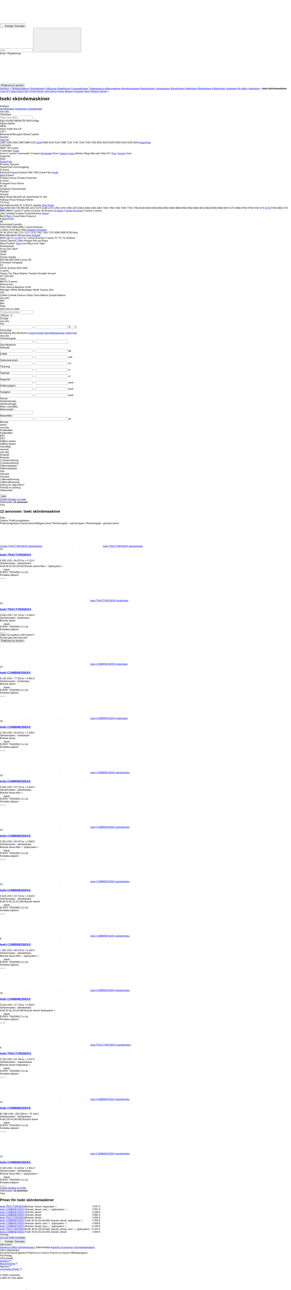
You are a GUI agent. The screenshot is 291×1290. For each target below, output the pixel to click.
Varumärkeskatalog (84, 1247)
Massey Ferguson (74, 91)
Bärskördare (177, 88)
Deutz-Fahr (22, 91)
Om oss (4, 1237)
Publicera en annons (12, 640)
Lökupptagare (162, 88)
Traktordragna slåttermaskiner (105, 88)
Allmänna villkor (8, 1247)
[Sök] (57, 40)
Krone (61, 91)
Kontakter (20, 1237)
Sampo (103, 91)
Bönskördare (204, 88)
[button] (145, 69)
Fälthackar (51, 88)
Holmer (40, 91)
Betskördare (63, 88)
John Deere (50, 91)
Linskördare (253, 88)
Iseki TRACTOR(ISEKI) (15, 554)
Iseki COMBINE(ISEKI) (15, 672)
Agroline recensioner (62, 1247)
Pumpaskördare (79, 88)
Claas (12, 91)
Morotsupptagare (130, 88)
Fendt (32, 91)
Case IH (4, 91)
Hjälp (12, 1237)
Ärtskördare (191, 88)
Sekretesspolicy (26, 1247)
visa (3, 496)
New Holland (92, 91)
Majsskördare (147, 88)
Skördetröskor (37, 88)
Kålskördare (218, 88)
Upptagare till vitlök (236, 88)
